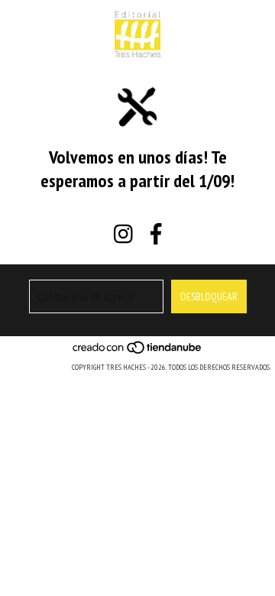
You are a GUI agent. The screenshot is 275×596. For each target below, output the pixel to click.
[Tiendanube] (138, 352)
